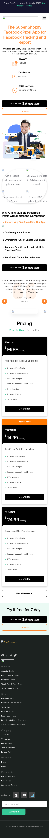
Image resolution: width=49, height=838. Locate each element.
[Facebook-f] (11, 655)
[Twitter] (15, 655)
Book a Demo (24, 111)
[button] (44, 18)
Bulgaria (24, 301)
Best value (26, 422)
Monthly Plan (16, 330)
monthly (15, 351)
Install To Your (15, 103)
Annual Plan (33, 330)
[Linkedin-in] (6, 655)
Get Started (24, 409)
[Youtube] (2, 655)
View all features (23, 593)
